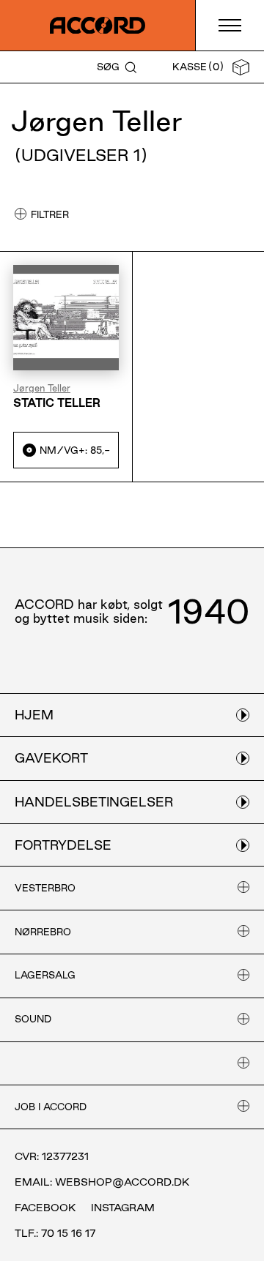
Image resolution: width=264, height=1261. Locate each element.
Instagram (123, 1207)
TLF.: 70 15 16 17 (55, 1233)
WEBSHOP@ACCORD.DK (122, 1182)
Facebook (45, 1207)
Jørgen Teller (41, 388)
